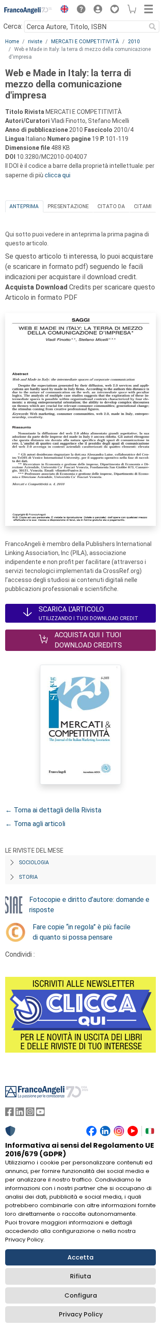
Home (12, 42)
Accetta (80, 1257)
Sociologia (34, 862)
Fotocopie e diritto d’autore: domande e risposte (89, 904)
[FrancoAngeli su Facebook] (9, 1114)
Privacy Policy (81, 1314)
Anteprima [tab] (24, 206)
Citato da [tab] (111, 206)
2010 (134, 42)
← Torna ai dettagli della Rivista (53, 810)
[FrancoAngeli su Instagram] (30, 1114)
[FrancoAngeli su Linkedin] (19, 1114)
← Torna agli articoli (35, 824)
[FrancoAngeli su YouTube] (40, 1114)
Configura (80, 1295)
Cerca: (12, 26)
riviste (35, 42)
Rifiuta (80, 1276)
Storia (28, 877)
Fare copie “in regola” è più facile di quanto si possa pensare (82, 932)
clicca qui (57, 175)
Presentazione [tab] (68, 206)
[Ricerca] (152, 27)
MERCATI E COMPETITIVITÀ (85, 42)
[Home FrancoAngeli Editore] (28, 10)
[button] (62, 10)
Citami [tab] (143, 206)
